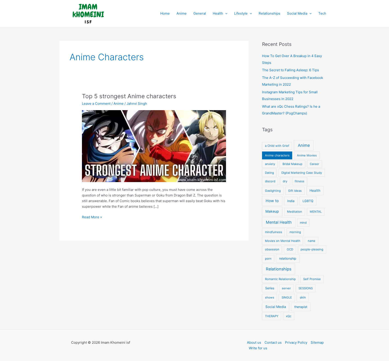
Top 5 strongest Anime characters (129, 96)
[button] (225, 13)
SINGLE (287, 297)
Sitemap (317, 342)
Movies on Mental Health (282, 241)
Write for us (258, 348)
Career (314, 164)
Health (218, 13)
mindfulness (273, 232)
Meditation (294, 211)
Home (165, 13)
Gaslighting (273, 190)
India (290, 201)
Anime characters (277, 155)
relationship (287, 258)
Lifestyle (241, 13)
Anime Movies (307, 155)
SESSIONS (306, 288)
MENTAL (316, 211)
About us (254, 342)
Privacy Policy (296, 342)
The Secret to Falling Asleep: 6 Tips (290, 70)
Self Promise (312, 279)
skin (303, 297)
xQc (288, 316)
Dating (269, 172)
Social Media (297, 13)
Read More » (92, 217)
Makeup (272, 211)
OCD (290, 249)
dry (285, 181)
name (311, 241)
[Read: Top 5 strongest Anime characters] (154, 146)
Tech (322, 13)
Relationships (269, 13)
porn (268, 258)
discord (270, 181)
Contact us (273, 342)
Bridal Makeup (292, 164)
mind (303, 222)
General (199, 13)
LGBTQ (308, 201)
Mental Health (279, 222)
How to (272, 200)
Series (269, 288)
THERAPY (271, 316)
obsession (272, 249)
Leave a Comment (96, 103)
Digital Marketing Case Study (301, 172)
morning (295, 232)
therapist (300, 307)
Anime (181, 13)
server (286, 288)
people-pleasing (312, 249)
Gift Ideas (295, 190)
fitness (299, 181)
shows (269, 297)
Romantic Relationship (280, 279)
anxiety (270, 164)
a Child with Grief (277, 145)
